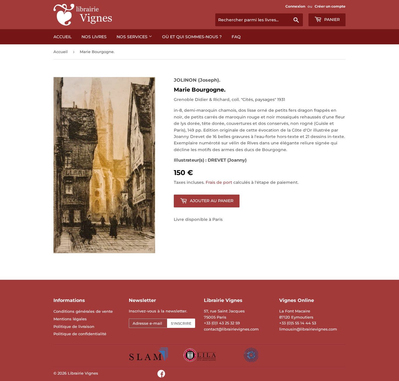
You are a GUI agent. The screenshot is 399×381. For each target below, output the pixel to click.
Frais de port (219, 182)
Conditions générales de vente (83, 311)
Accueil (62, 36)
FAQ (236, 36)
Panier (331, 19)
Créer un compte (330, 6)
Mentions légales (70, 319)
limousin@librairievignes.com (308, 329)
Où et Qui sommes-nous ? (192, 36)
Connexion (295, 6)
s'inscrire (181, 323)
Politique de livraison (73, 326)
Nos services (133, 36)
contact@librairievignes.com (231, 329)
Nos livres (94, 36)
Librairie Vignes (83, 373)
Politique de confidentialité (79, 333)
